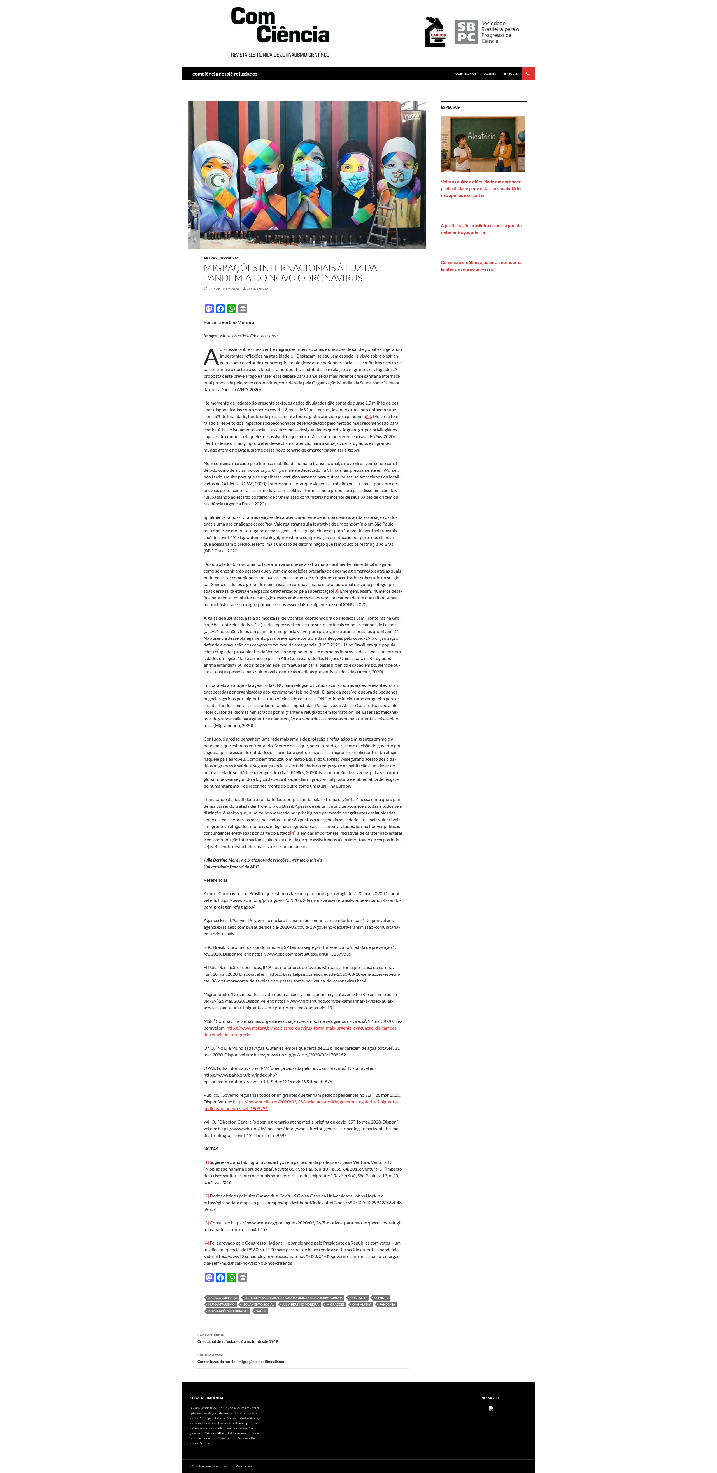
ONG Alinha (361, 1304)
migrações (335, 1304)
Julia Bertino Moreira (300, 1304)
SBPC (221, 1433)
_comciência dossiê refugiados (223, 74)
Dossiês (490, 73)
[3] (335, 591)
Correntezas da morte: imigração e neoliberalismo (240, 1358)
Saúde (261, 1311)
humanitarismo (221, 1304)
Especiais (510, 73)
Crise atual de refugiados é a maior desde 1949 (237, 1338)
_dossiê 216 (228, 258)
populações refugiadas (228, 1311)
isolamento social (258, 1304)
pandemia (387, 1304)
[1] (292, 355)
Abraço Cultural (223, 1297)
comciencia (257, 288)
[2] (368, 416)
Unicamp (241, 1423)
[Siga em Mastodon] (491, 1408)
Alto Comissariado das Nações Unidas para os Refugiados (294, 1297)
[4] (292, 832)
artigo (210, 258)
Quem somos (465, 73)
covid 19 (381, 1297)
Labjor (224, 1423)
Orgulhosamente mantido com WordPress (221, 1466)
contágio (358, 1297)
